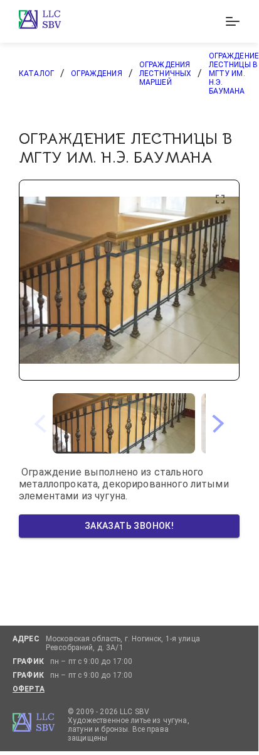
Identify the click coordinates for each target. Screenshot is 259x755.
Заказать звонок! (129, 526)
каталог (36, 73)
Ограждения (96, 73)
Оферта (29, 689)
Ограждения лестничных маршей (165, 73)
